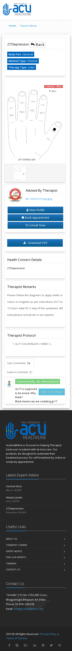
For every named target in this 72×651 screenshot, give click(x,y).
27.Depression (18, 44)
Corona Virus (14, 486)
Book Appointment (36, 217)
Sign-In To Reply (51, 392)
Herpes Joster (14, 497)
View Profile (37, 210)
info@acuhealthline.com (28, 609)
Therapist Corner (16, 544)
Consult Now (36, 225)
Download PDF (37, 243)
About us (11, 538)
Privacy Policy (48, 634)
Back (40, 44)
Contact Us (13, 569)
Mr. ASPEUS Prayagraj (39, 199)
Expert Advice (14, 551)
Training (11, 563)
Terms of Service (16, 638)
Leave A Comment (17, 372)
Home (12, 25)
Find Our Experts (16, 557)
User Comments (16, 363)
